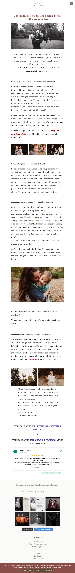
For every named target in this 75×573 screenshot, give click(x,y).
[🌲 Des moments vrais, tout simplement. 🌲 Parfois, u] (37, 519)
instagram (37, 553)
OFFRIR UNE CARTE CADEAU (42, 440)
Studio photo (38, 547)
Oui (25, 570)
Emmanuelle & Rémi (27, 416)
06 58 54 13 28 (37, 559)
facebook (37, 556)
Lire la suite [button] (38, 467)
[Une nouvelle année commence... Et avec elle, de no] (53, 504)
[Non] (73, 568)
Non (30, 570)
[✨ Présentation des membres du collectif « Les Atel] (37, 504)
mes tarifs (32, 359)
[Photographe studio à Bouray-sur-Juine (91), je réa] (22, 504)
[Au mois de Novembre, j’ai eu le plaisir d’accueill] (22, 519)
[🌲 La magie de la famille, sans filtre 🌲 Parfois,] (53, 519)
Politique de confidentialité (43, 570)
